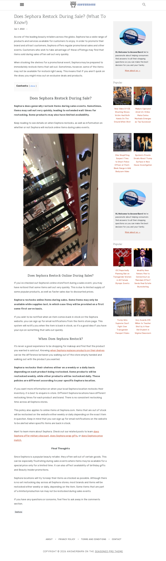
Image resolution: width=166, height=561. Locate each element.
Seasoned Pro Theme (109, 551)
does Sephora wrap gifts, (64, 435)
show (32, 86)
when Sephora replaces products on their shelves (77, 350)
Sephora (18, 512)
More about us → (132, 71)
